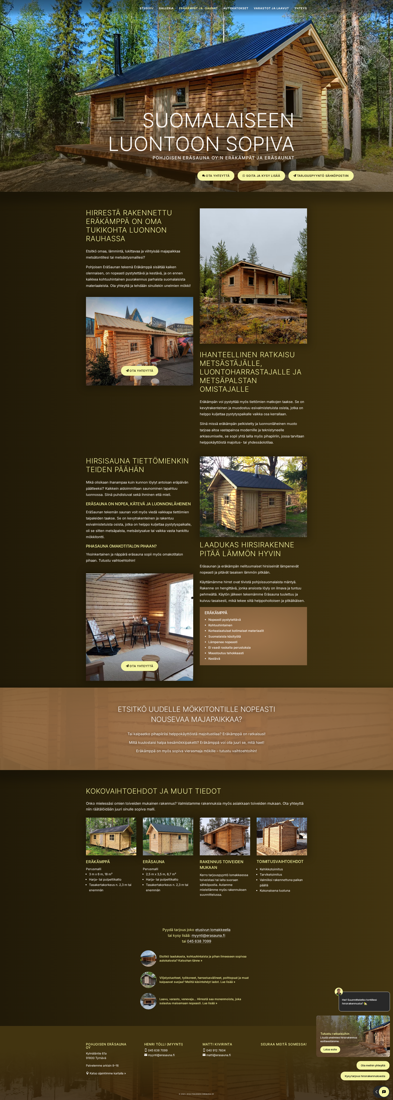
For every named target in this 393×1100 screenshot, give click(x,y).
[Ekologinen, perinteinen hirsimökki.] (111, 854)
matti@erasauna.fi (218, 1055)
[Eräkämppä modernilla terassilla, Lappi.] (139, 384)
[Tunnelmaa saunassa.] (139, 679)
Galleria (166, 8)
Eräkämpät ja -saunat (198, 8)
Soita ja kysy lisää (263, 175)
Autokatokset (235, 8)
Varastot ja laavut (271, 8)
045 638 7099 (199, 941)
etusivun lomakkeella (212, 930)
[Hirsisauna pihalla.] (168, 854)
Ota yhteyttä (217, 175)
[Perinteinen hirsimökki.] (253, 342)
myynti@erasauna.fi (208, 935)
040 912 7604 (216, 1050)
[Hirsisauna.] (253, 536)
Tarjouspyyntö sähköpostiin (323, 175)
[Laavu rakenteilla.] (282, 854)
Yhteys (300, 8)
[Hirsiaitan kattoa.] (225, 854)
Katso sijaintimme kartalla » (107, 1073)
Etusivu (147, 8)
